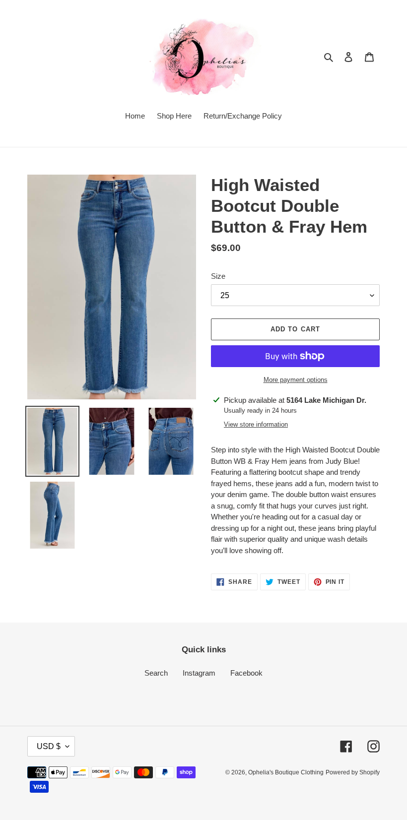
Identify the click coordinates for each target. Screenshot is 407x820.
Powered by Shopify (353, 772)
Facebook (246, 673)
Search (156, 673)
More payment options (296, 379)
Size (218, 276)
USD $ (49, 746)
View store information (256, 424)
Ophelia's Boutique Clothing (286, 772)
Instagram (199, 673)
